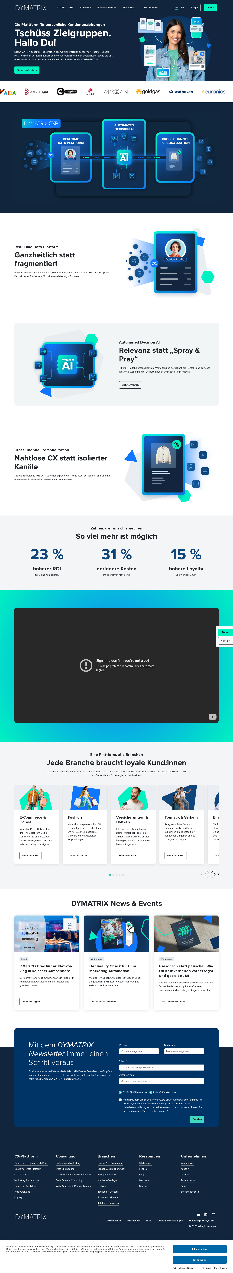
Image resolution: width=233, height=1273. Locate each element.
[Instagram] (213, 1214)
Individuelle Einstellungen (215, 1268)
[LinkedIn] (206, 1214)
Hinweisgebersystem (201, 1220)
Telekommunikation (108, 1203)
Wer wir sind (187, 1163)
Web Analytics (22, 1191)
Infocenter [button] (129, 7)
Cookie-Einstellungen (170, 1220)
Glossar (143, 1186)
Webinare (144, 1180)
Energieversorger (107, 1174)
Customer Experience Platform (31, 1163)
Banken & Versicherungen (111, 1168)
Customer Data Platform (27, 1168)
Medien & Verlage (107, 1180)
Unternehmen (126, 1075)
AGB (148, 1220)
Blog (141, 1174)
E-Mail (123, 1061)
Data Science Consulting (69, 1180)
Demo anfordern (27, 70)
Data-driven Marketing (68, 1163)
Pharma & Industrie (108, 1197)
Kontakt (225, 640)
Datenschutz (113, 1220)
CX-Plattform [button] (65, 7)
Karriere (185, 1186)
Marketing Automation (26, 1180)
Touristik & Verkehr (108, 1191)
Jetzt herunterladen (104, 1001)
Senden (197, 1119)
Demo (225, 632)
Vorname (124, 1045)
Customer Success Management (74, 1174)
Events (143, 1168)
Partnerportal (188, 1180)
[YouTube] (198, 1214)
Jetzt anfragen (31, 1001)
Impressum (133, 1220)
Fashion (102, 1186)
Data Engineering (65, 1168)
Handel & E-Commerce (110, 1163)
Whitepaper (145, 1163)
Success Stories (106, 7)
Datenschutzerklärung (183, 1268)
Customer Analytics (25, 1186)
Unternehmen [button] (150, 7)
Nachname (170, 1045)
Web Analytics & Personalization (73, 1186)
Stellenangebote (190, 1191)
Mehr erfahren (130, 384)
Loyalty (18, 1197)
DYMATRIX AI (21, 1174)
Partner (185, 1174)
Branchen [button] (85, 7)
